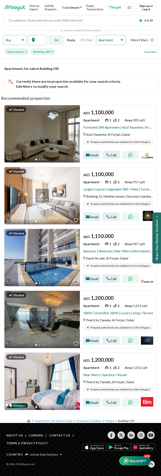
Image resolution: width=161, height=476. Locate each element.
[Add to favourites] (75, 158)
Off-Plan (86, 40)
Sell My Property (50, 7)
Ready (71, 40)
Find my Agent (34, 7)
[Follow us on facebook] (111, 435)
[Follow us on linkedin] (131, 435)
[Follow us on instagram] (141, 435)
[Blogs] (114, 7)
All (56, 40)
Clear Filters (150, 52)
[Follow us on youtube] (151, 435)
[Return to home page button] (14, 7)
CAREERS (36, 435)
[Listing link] (80, 133)
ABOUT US (14, 435)
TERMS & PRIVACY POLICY (27, 443)
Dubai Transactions (94, 7)
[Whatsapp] (130, 155)
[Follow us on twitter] (121, 435)
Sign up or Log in (146, 7)
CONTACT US (59, 435)
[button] (15, 40)
